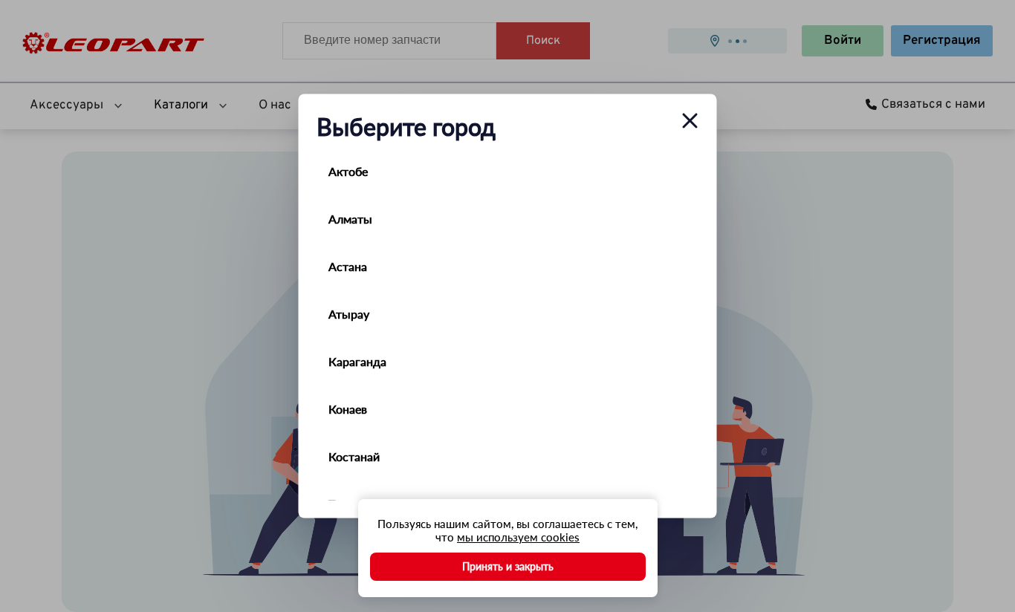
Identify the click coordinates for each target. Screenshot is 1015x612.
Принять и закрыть (508, 566)
